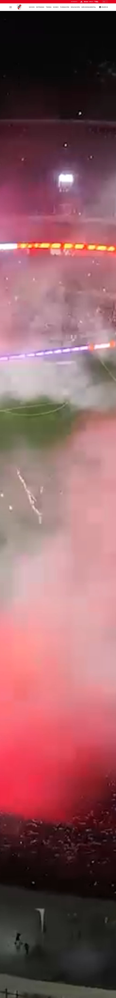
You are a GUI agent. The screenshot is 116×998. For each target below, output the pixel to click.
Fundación (64, 7)
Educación (75, 7)
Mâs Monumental (88, 7)
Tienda (48, 7)
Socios (31, 7)
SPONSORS (74, 1)
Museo (56, 7)
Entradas (40, 7)
